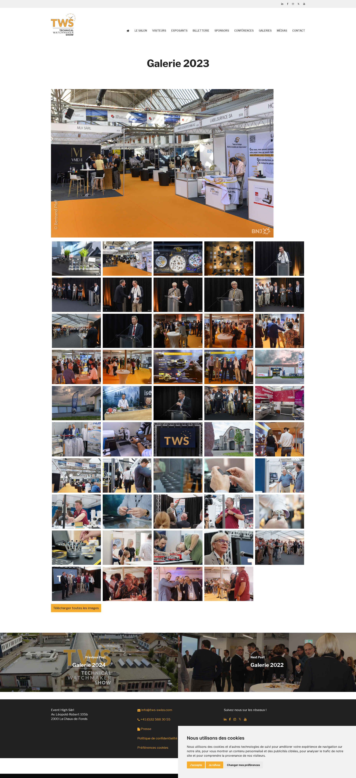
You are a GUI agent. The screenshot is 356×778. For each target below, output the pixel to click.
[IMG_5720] (76, 439)
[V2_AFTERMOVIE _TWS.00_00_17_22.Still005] (178, 475)
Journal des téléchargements (56, 269)
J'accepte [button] (196, 764)
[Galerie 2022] (267, 662)
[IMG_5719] (279, 403)
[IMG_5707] (178, 331)
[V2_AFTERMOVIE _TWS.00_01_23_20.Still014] (127, 547)
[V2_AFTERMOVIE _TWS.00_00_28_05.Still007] (279, 475)
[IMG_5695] (76, 258)
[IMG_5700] (76, 295)
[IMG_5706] (127, 331)
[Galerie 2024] (89, 662)
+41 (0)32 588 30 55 (155, 719)
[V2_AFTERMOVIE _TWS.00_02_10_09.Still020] (178, 584)
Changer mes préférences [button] (243, 764)
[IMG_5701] (127, 295)
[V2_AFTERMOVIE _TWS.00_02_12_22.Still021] (228, 584)
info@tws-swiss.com (156, 710)
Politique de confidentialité (157, 738)
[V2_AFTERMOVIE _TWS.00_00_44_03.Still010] (178, 511)
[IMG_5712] (178, 367)
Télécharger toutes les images (76, 608)
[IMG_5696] (127, 258)
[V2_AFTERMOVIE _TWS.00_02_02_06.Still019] (127, 584)
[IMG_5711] (127, 367)
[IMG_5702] (178, 295)
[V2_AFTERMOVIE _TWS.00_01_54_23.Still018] (76, 584)
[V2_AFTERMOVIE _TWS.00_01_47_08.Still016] (228, 547)
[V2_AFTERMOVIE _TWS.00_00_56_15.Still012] (279, 511)
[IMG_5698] (228, 258)
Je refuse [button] (214, 764)
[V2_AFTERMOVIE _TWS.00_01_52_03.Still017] (279, 547)
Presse (145, 729)
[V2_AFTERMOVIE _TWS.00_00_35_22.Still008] (76, 511)
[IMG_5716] (127, 403)
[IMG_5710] (76, 367)
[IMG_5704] (279, 295)
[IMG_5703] (228, 295)
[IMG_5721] (127, 439)
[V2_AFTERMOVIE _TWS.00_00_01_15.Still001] (228, 439)
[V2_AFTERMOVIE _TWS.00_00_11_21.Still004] (127, 475)
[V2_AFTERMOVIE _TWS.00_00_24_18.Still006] (228, 475)
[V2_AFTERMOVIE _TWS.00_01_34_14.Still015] (178, 547)
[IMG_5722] (178, 439)
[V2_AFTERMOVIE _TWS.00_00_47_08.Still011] (228, 511)
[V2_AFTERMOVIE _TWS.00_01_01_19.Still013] (76, 547)
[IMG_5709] (279, 331)
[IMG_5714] (279, 367)
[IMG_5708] (228, 331)
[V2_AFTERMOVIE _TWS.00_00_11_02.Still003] (76, 475)
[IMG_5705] (76, 331)
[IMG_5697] (178, 258)
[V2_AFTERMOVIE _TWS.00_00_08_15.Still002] (279, 439)
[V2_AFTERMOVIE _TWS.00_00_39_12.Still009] (127, 511)
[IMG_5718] (228, 403)
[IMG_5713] (228, 367)
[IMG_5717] (178, 403)
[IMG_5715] (76, 403)
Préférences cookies (152, 747)
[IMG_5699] (279, 258)
